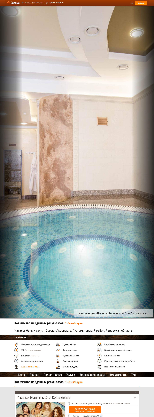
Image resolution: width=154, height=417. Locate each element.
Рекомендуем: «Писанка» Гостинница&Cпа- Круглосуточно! (113, 313)
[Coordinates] (101, 416)
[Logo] (13, 2)
